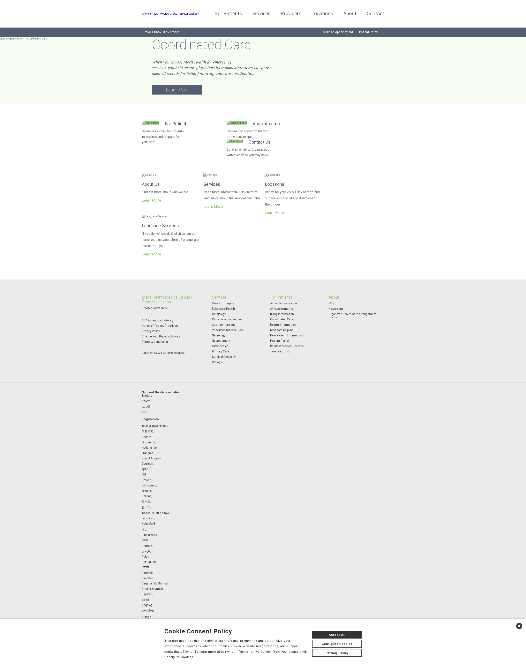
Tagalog (147, 605)
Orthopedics (220, 346)
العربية (146, 406)
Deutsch (147, 463)
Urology (217, 362)
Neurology (218, 335)
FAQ (331, 303)
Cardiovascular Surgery (227, 319)
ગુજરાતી (146, 469)
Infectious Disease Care (228, 330)
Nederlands (149, 447)
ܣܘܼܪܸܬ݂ (145, 599)
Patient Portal (368, 32)
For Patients (228, 13)
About (349, 13)
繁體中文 (147, 431)
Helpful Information (283, 324)
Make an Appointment (338, 32)
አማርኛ (146, 401)
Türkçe (146, 617)
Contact (375, 13)
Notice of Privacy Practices (160, 325)
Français (147, 453)
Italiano (146, 496)
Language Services (160, 225)
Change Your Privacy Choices (161, 336)
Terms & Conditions (155, 341)
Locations (322, 13)
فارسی (146, 551)
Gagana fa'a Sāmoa (155, 583)
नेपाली (145, 540)
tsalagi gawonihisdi (154, 425)
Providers (291, 13)
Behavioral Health (223, 308)
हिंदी (144, 474)
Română (147, 572)
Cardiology (219, 314)
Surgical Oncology (224, 356)
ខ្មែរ (143, 529)
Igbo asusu (149, 485)
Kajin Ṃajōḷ (149, 523)
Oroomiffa (149, 442)
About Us (150, 184)
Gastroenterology (223, 324)
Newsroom (336, 308)
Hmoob (146, 480)
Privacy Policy (151, 331)
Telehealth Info (280, 351)
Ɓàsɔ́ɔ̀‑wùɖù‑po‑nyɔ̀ (155, 513)
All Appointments (281, 308)
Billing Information (282, 314)
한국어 (146, 507)
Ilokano (146, 490)
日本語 (146, 501)
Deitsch (147, 545)
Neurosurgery (221, 340)
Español (147, 594)
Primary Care (220, 351)
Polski (146, 556)
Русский (147, 578)
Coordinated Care (281, 319)
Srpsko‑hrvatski (152, 588)
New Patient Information (286, 335)
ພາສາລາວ (148, 518)
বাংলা (144, 411)
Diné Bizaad (149, 535)
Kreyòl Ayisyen (151, 458)
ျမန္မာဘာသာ (150, 418)
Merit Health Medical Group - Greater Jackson (167, 299)
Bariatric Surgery (223, 303)
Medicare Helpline (281, 330)
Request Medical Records (287, 346)
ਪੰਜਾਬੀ (145, 567)
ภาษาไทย (148, 611)
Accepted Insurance (283, 303)
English (146, 395)
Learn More (177, 89)
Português (149, 562)
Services (261, 13)
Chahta (146, 437)
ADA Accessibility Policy (157, 320)
